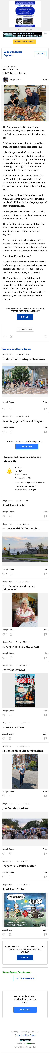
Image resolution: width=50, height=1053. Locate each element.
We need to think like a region (20, 528)
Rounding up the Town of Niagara (22, 421)
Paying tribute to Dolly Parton (20, 646)
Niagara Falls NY (10, 67)
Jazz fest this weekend (15, 808)
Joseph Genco (15, 80)
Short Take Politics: (14, 889)
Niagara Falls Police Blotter (19, 865)
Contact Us (19, 1035)
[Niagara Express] (22, 34)
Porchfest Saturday (13, 669)
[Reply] (11, 336)
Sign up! (25, 317)
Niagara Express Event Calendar (16, 972)
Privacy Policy (31, 1047)
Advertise (27, 447)
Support (40, 54)
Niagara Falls (7, 354)
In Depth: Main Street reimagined (22, 750)
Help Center (30, 1035)
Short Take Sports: (13, 505)
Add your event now (25, 978)
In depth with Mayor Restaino (23, 359)
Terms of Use (19, 1047)
